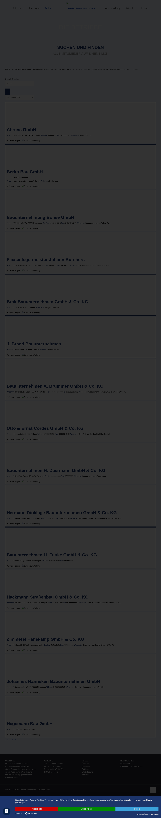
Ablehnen (37, 809)
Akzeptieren (86, 809)
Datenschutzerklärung (151, 814)
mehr (137, 809)
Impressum (140, 814)
